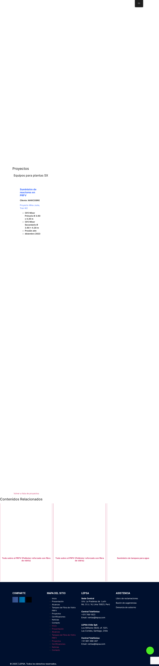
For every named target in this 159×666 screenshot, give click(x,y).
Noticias (55, 619)
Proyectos (56, 613)
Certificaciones (58, 617)
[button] (15, 599)
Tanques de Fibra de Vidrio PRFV (64, 609)
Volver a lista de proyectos (26, 493)
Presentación (58, 601)
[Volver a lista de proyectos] (15, 489)
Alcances (56, 604)
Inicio (54, 598)
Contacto (56, 623)
